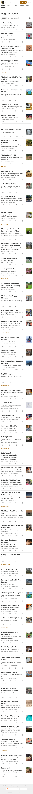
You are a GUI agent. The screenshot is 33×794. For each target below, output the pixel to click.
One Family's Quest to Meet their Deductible (11, 596)
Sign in (29, 2)
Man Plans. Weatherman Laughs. (10, 338)
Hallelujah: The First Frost (10, 480)
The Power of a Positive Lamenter (11, 365)
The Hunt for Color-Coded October (10, 659)
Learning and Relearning (10, 716)
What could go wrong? (8, 132)
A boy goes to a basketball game (10, 417)
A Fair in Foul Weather (9, 569)
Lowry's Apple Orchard (9, 61)
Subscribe (23, 2)
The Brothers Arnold (8, 155)
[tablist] (10, 18)
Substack (10, 792)
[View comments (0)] (9, 122)
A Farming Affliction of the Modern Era (11, 675)
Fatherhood (5, 768)
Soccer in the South (8, 115)
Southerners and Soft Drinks (11, 467)
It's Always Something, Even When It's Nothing (11, 47)
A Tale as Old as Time (7, 584)
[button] (3, 6)
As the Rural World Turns (10, 283)
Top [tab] (8, 18)
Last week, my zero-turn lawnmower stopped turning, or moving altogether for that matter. (12, 51)
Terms (20, 786)
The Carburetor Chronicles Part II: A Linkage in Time (10, 230)
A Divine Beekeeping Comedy (11, 618)
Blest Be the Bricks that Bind (11, 390)
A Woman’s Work (7, 23)
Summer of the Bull (8, 34)
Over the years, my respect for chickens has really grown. (10, 758)
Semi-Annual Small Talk (9, 426)
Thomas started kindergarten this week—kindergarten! (11, 637)
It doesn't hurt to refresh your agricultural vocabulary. (10, 608)
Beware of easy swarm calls (9, 271)
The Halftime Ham (7, 415)
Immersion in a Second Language (9, 541)
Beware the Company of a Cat (11, 321)
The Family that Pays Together (12, 593)
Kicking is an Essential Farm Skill (10, 649)
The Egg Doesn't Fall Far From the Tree (11, 78)
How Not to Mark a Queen (9, 620)
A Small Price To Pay (8, 184)
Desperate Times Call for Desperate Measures (11, 377)
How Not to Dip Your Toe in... (9, 718)
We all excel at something (8, 428)
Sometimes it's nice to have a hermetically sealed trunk (9, 458)
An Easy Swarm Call (8, 269)
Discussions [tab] (14, 18)
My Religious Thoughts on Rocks (10, 702)
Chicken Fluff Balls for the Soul (12, 755)
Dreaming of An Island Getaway (9, 141)
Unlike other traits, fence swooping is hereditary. (12, 158)
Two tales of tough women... (9, 25)
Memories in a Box (7, 171)
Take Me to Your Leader (9, 104)
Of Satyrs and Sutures (9, 258)
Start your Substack (13, 789)
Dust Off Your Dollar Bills (8, 352)
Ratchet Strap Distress (9, 672)
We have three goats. (7, 260)
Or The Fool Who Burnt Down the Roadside (11, 440)
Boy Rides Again (7, 374)
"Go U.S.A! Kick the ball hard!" (10, 117)
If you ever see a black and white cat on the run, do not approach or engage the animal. (11, 324)
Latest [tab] (4, 18)
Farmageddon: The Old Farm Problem (11, 581)
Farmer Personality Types (10, 727)
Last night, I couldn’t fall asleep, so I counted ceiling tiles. (11, 497)
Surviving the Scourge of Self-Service (12, 313)
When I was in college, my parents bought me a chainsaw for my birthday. (11, 248)
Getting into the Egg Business (10, 81)
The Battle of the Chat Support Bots (11, 107)
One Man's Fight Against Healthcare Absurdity (11, 95)
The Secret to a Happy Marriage (9, 297)
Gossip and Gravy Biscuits (10, 554)
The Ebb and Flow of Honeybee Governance (12, 526)
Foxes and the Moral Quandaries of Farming (9, 689)
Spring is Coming (7, 350)
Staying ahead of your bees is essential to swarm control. (9, 215)
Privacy (16, 786)
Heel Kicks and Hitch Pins (10, 647)
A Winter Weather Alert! (8, 342)
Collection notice (26, 786)
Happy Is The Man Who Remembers (9, 633)
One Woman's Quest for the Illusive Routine (11, 663)
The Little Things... (8, 739)
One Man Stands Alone (9, 310)
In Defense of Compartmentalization (9, 454)
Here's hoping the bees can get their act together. (11, 530)
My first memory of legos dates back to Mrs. (12, 393)
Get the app (23, 789)
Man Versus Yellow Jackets (11, 130)
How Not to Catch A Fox (8, 693)
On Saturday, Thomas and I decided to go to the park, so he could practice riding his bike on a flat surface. (12, 199)
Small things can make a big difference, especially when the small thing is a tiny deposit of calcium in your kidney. (12, 742)
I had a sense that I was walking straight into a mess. (10, 286)
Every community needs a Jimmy (10, 557)
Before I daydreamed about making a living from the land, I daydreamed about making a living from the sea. (12, 516)
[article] (16, 26)
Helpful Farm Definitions (10, 605)
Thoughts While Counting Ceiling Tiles (10, 494)
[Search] (30, 18)
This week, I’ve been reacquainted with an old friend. (11, 406)
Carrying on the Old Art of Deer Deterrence (10, 64)
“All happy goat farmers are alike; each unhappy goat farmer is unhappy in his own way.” (11, 145)
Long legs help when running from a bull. (12, 37)
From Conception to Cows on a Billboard (12, 362)
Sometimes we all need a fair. (9, 571)
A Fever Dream (6, 403)
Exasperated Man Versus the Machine (11, 91)
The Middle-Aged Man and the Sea (12, 512)
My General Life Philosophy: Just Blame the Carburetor (11, 244)
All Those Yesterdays (8, 196)
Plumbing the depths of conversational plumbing (8, 545)
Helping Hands (6, 437)
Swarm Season (6, 213)
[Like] (2, 735)
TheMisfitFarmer (10, 27)
